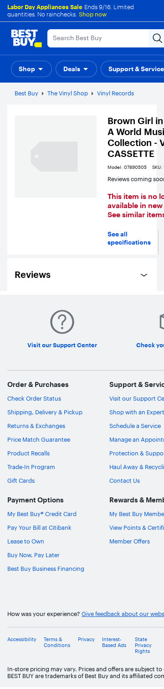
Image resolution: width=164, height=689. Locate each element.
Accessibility (21, 639)
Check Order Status (34, 398)
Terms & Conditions (57, 642)
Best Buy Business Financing (45, 568)
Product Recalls (28, 453)
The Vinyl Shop (67, 93)
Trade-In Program (31, 466)
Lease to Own (25, 541)
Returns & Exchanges (36, 425)
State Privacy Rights (143, 645)
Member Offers (129, 541)
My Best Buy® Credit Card (42, 513)
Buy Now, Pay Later (33, 555)
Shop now (93, 14)
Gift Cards (21, 480)
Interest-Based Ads (114, 642)
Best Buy (26, 93)
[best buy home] (26, 38)
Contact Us (124, 480)
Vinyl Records (115, 93)
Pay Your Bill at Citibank (39, 527)
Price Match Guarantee (38, 439)
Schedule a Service (135, 425)
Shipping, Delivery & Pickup (44, 412)
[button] (31, 69)
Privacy (86, 639)
